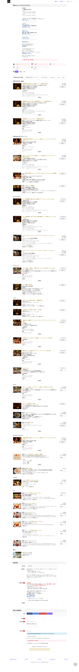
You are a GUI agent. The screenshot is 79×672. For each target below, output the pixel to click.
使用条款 (26, 659)
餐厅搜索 (65, 659)
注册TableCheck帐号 (32, 636)
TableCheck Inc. (38, 662)
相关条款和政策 (43, 646)
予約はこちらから (25, 19)
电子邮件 (22, 630)
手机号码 (22, 621)
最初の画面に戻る (25, 41)
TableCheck (50, 613)
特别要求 (23, 602)
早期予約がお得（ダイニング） (32, 77)
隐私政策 (39, 659)
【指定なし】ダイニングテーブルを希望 (35, 598)
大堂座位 (20, 71)
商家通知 (23, 8)
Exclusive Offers (44, 77)
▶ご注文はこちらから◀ (27, 553)
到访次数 (23, 565)
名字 (23, 618)
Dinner (63, 77)
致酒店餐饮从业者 (13, 659)
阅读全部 (39, 97)
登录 (24, 613)
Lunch (58, 77)
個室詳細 (23, 287)
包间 (24, 71)
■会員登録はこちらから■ (26, 53)
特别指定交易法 (53, 659)
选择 (62, 86)
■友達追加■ (24, 46)
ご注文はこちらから (25, 38)
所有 (16, 71)
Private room (52, 77)
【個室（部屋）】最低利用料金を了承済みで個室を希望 (38, 600)
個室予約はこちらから (26, 26)
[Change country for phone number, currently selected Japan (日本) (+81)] (28, 622)
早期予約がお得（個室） (18, 77)
